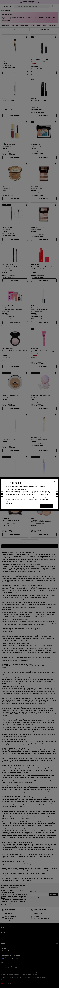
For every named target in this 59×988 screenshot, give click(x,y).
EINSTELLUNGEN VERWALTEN (30, 505)
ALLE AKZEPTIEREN (46, 505)
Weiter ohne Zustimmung (49, 481)
